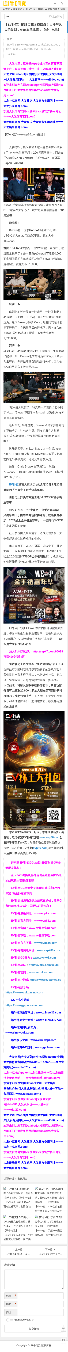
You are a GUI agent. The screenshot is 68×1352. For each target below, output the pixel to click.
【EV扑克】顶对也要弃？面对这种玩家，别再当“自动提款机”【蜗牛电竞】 (17, 1206)
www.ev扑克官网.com (42, 927)
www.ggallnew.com (47, 1047)
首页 (7, 9)
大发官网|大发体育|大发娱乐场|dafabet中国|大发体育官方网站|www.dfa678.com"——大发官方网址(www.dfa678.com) (33, 1062)
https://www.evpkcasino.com (24, 992)
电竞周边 (17, 9)
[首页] (63, 1328)
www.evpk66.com (45, 942)
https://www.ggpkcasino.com (24, 1005)
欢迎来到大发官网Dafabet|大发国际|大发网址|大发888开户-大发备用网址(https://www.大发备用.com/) (33, 90)
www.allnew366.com (49, 1020)
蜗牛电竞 (36, 1345)
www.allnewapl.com (43, 1040)
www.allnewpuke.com (19, 1032)
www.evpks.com (45, 913)
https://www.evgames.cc (45, 979)
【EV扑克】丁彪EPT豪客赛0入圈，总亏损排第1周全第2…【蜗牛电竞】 (48, 1235)
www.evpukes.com (41, 972)
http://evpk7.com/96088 (47, 651)
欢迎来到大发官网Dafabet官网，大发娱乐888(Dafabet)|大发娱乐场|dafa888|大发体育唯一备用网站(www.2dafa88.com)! (33, 1088)
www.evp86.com (27, 134)
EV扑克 (13, 484)
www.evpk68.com (44, 957)
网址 (8, 1312)
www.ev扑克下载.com (42, 935)
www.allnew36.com (48, 1012)
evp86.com (40, 847)
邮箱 (11, 1304)
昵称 (11, 1296)
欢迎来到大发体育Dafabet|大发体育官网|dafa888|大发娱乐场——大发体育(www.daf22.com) (27, 1104)
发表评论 (57, 16)
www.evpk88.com (48, 950)
